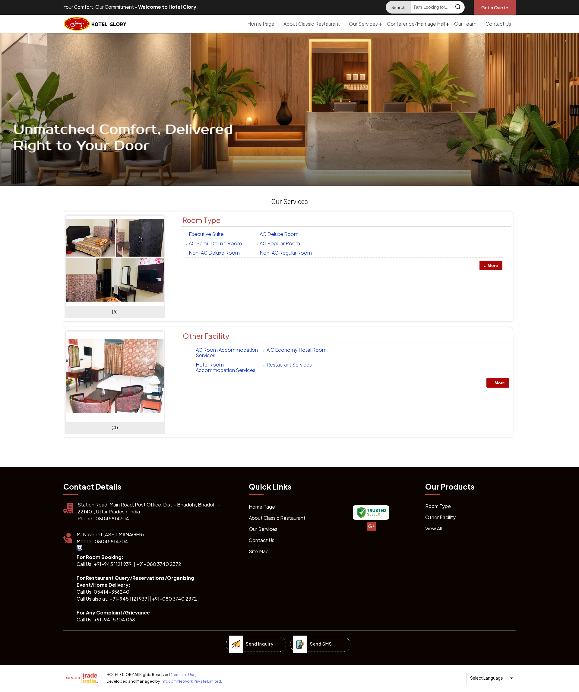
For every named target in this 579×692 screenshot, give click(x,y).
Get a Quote (494, 7)
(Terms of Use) (184, 674)
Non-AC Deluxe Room (214, 252)
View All (433, 528)
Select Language (486, 678)
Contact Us (498, 24)
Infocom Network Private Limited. (191, 681)
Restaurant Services (289, 364)
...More (491, 265)
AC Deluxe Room (279, 234)
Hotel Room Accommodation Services (225, 367)
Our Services (363, 24)
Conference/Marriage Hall (416, 24)
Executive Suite (206, 234)
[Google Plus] (371, 526)
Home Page (260, 24)
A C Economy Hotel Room (297, 350)
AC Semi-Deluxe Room (215, 243)
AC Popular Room (280, 243)
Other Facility (205, 335)
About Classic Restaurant (311, 24)
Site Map (259, 551)
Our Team (465, 24)
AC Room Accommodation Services (227, 352)
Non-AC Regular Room (286, 252)
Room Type (201, 219)
